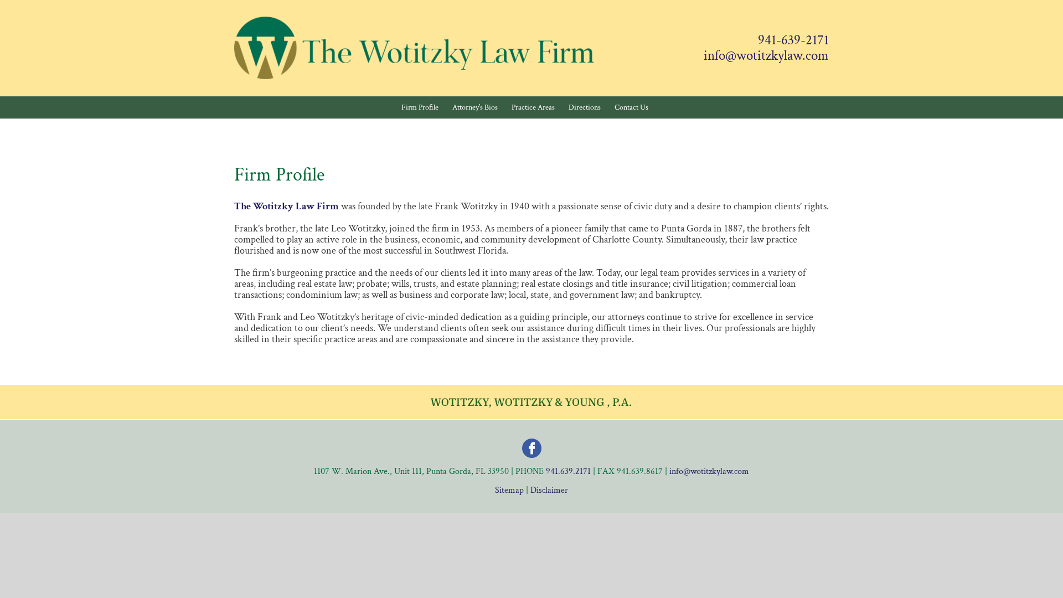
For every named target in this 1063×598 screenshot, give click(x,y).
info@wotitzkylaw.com (766, 56)
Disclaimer (549, 490)
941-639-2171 (793, 40)
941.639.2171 (568, 471)
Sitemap (509, 490)
